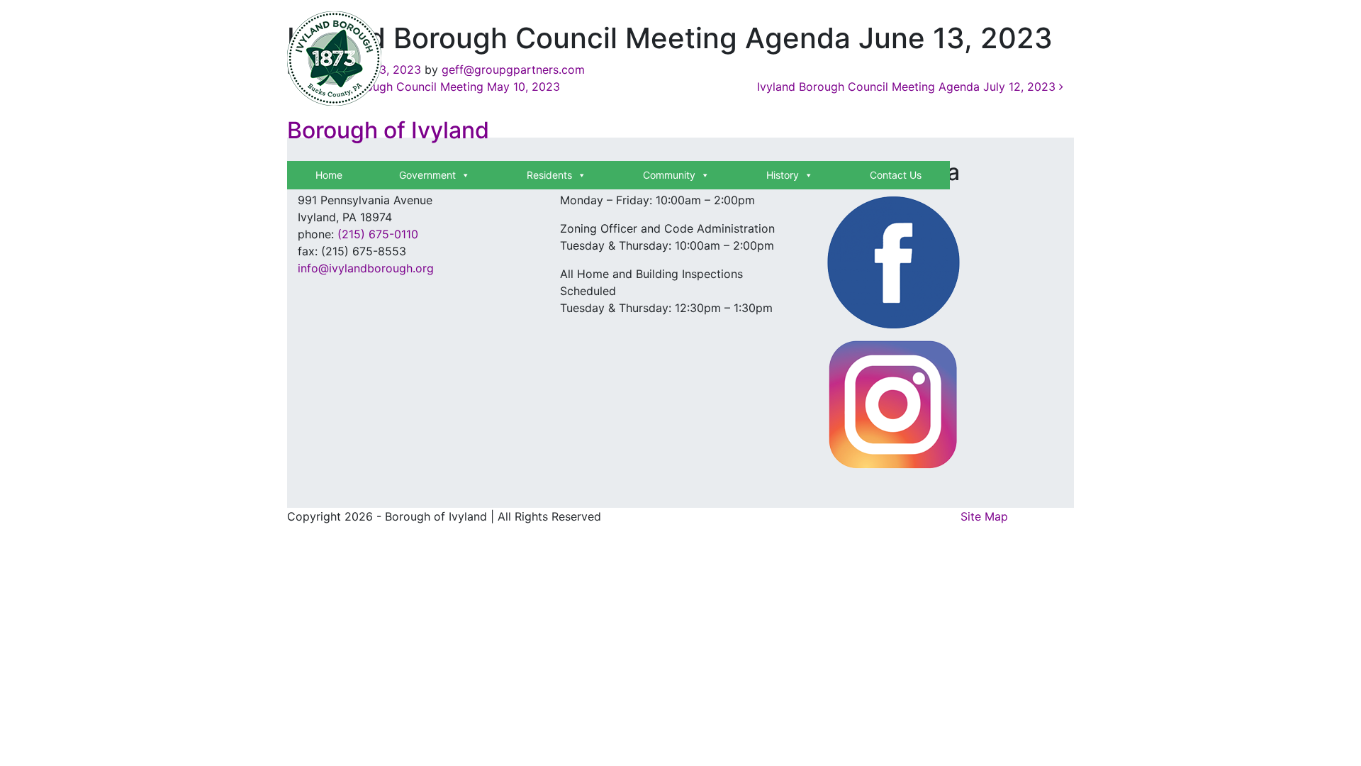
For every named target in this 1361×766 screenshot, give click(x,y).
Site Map (984, 516)
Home (328, 175)
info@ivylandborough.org (366, 268)
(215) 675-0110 (377, 234)
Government (427, 175)
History (782, 175)
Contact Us (896, 175)
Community (669, 175)
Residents (549, 175)
